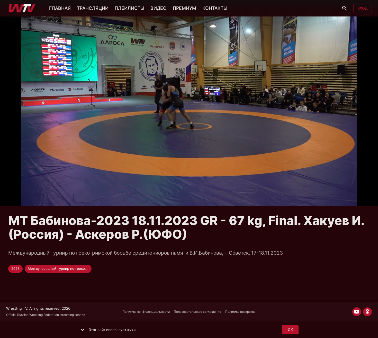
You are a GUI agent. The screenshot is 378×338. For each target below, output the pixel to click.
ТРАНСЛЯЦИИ (93, 8)
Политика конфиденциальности (146, 312)
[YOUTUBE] (356, 311)
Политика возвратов (240, 312)
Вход (362, 8)
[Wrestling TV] (22, 8)
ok (290, 329)
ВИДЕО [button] (158, 8)
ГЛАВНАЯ (60, 8)
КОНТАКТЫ (214, 8)
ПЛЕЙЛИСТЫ (129, 8)
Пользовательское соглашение (197, 312)
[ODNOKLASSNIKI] (367, 311)
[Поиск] (344, 8)
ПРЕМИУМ (184, 8)
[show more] (82, 330)
